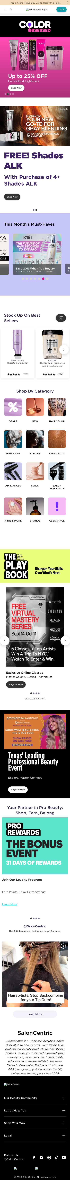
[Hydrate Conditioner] (17, 344)
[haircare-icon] (13, 439)
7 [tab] (47, 278)
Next (68, 2)
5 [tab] (39, 278)
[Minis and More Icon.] (13, 506)
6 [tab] (43, 278)
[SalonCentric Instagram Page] (41, 1157)
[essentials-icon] (57, 471)
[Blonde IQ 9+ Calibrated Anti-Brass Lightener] (52, 344)
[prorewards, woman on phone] (35, 845)
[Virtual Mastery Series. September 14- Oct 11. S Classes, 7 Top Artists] (35, 627)
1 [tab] (5, 94)
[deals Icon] (13, 407)
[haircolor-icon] (57, 407)
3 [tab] (10, 94)
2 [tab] (8, 94)
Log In (61, 9)
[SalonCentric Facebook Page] (34, 1157)
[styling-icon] (35, 439)
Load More (27, 1015)
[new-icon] (35, 407)
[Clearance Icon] (57, 506)
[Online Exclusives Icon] (35, 506)
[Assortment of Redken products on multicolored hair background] (35, 126)
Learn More (9, 904)
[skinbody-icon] (57, 439)
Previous (5, 640)
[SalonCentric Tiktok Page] (56, 1157)
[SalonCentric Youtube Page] (64, 1157)
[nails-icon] (35, 471)
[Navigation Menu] (5, 10)
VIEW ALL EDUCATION (35, 699)
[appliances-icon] (13, 471)
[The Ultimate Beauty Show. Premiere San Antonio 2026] (35, 731)
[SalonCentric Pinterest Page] (49, 1157)
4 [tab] (13, 94)
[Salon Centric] (36, 9)
